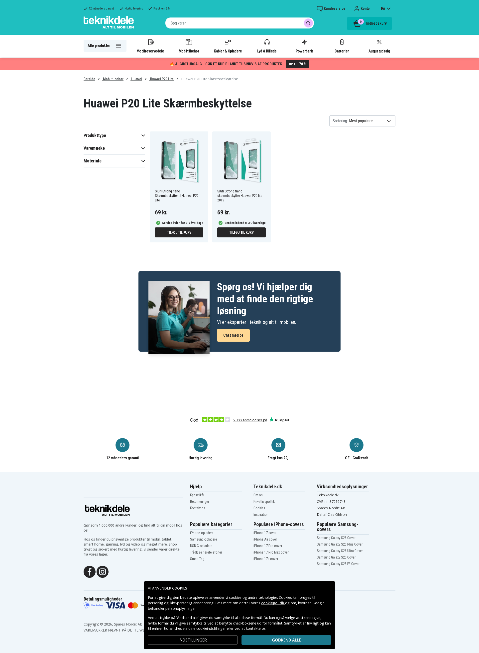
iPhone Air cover (265, 539)
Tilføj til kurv (179, 232)
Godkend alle (286, 640)
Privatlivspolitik (264, 502)
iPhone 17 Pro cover (267, 546)
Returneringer (199, 502)
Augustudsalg (379, 51)
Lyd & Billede (267, 51)
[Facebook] (90, 571)
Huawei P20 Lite (161, 79)
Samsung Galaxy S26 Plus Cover (339, 544)
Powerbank (304, 51)
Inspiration (260, 515)
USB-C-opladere (201, 546)
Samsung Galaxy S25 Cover (336, 557)
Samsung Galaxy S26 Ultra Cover (340, 551)
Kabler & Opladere (228, 51)
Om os (258, 495)
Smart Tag (197, 559)
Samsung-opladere (203, 539)
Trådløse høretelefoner (206, 552)
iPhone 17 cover (264, 533)
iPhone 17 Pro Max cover (271, 552)
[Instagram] (103, 571)
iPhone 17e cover (265, 559)
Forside (89, 79)
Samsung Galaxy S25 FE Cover (338, 564)
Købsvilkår (197, 495)
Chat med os (233, 335)
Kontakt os (197, 508)
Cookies (259, 508)
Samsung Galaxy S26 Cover (336, 538)
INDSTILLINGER (193, 640)
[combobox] (239, 22)
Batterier (342, 51)
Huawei (136, 79)
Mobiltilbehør (189, 51)
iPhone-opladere (202, 533)
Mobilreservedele (150, 51)
